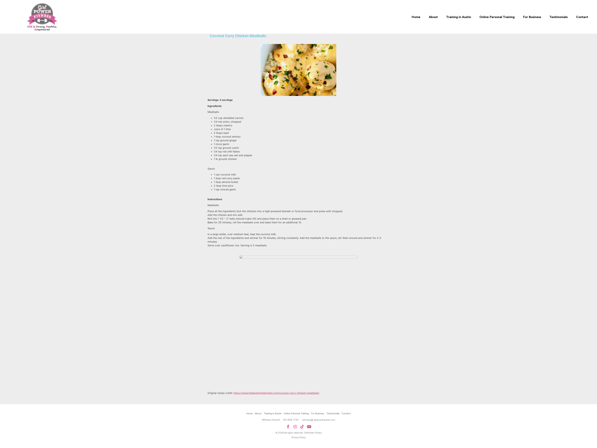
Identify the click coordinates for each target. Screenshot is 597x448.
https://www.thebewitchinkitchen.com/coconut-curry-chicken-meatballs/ (276, 393)
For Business (532, 17)
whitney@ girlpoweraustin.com (318, 419)
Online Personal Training (497, 17)
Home (416, 17)
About (433, 17)
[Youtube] (309, 427)
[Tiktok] (302, 427)
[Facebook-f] (288, 427)
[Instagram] (295, 427)
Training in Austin (458, 17)
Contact (582, 17)
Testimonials (558, 17)
